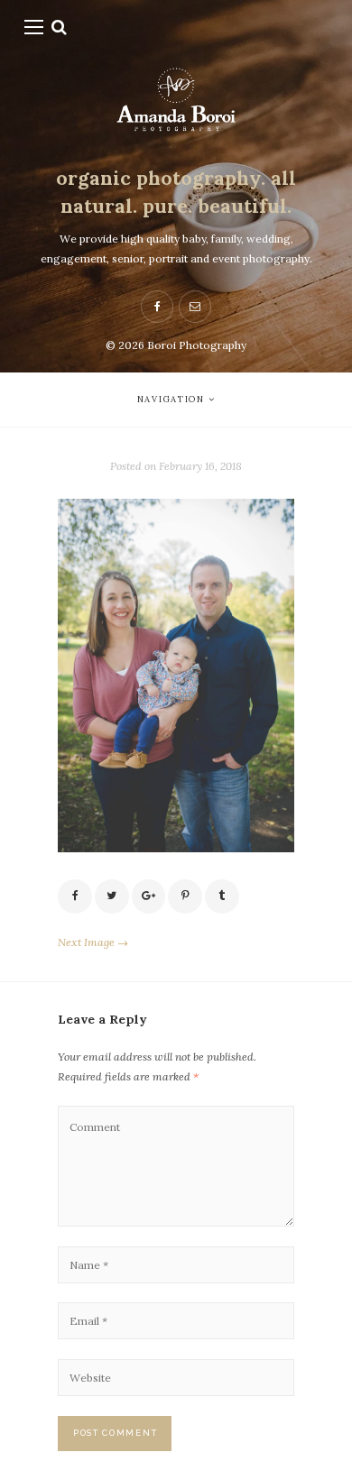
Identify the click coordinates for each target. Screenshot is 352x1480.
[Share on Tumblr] (222, 896)
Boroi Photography (196, 345)
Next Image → (93, 942)
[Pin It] (185, 896)
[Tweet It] (112, 896)
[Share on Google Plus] (149, 896)
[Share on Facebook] (75, 896)
